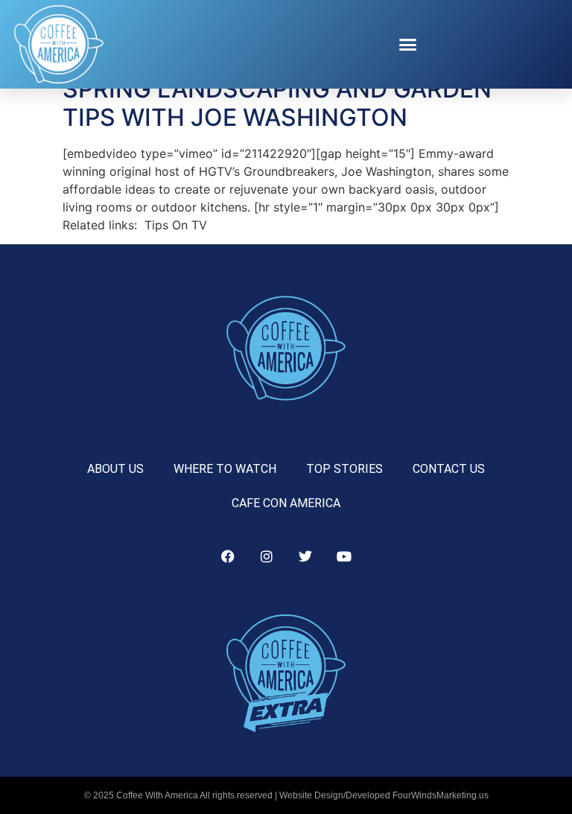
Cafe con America (286, 503)
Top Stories (344, 469)
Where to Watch (225, 469)
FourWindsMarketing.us (441, 795)
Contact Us (449, 469)
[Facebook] (227, 556)
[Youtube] (344, 556)
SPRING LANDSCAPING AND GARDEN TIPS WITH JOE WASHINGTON (277, 103)
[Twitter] (305, 556)
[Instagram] (266, 556)
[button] (408, 45)
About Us (115, 469)
